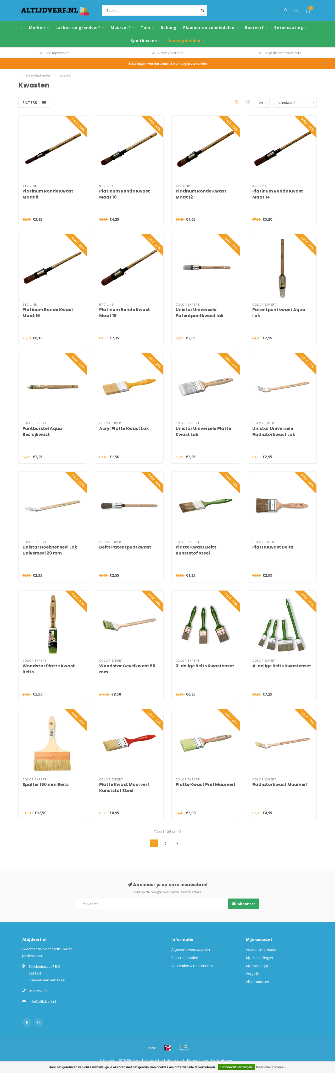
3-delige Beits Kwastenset (205, 666)
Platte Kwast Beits (272, 547)
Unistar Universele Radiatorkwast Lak (273, 431)
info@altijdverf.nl (42, 1001)
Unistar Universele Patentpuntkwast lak (200, 313)
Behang (169, 27)
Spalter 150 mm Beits (46, 785)
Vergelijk (253, 973)
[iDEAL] (167, 1048)
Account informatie (261, 949)
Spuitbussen (144, 40)
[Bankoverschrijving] (151, 1048)
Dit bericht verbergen (236, 1067)
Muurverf (120, 27)
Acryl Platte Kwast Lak (124, 428)
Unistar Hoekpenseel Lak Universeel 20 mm (50, 550)
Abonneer (246, 903)
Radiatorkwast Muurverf (280, 785)
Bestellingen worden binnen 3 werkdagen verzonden (168, 63)
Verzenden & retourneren (192, 965)
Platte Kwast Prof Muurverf (206, 785)
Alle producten (257, 981)
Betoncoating (288, 27)
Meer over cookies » (271, 1067)
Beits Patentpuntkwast (125, 547)
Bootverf (254, 27)
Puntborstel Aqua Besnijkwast (42, 431)
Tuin (145, 27)
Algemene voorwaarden (190, 949)
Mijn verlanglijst (258, 965)
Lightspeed (172, 1060)
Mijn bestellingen (259, 957)
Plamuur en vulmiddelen (208, 27)
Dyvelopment (226, 1060)
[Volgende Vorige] (177, 843)
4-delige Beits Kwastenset (281, 666)
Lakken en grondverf (77, 27)
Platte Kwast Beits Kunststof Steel (196, 550)
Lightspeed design (196, 1060)
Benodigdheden (184, 40)
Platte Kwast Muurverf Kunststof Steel (124, 788)
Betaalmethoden (184, 957)
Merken (37, 27)
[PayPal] (183, 1048)
